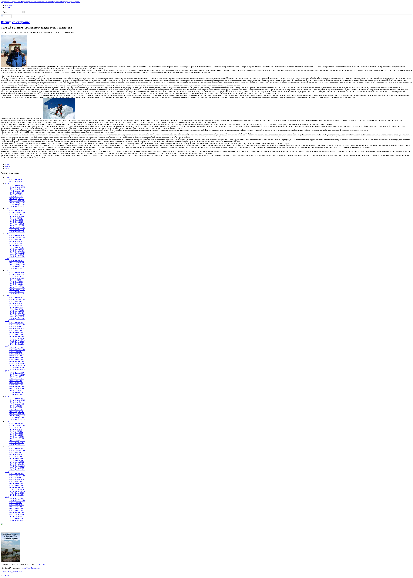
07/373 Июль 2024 (16, 222)
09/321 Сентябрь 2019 (17, 338)
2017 (7, 371)
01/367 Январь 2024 (16, 210)
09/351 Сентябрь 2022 (17, 263)
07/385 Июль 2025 (16, 197)
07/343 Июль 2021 (16, 284)
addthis (7, 166)
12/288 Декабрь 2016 (17, 419)
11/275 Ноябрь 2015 (16, 443)
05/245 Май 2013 (15, 481)
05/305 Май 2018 (15, 356)
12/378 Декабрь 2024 (17, 232)
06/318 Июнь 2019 (16, 332)
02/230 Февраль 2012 (17, 501)
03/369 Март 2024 (15, 214)
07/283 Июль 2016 (16, 410)
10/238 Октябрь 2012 (17, 516)
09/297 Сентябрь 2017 (17, 388)
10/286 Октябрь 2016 (17, 416)
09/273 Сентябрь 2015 (17, 439)
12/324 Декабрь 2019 (17, 344)
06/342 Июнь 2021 (16, 282)
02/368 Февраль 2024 (17, 212)
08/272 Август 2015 (16, 437)
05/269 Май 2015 (15, 431)
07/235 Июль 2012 (16, 510)
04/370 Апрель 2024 (16, 216)
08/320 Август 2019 (16, 336)
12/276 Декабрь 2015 (17, 445)
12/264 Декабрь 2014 (17, 470)
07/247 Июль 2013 (16, 485)
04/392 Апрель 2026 (16, 181)
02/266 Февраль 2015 (17, 425)
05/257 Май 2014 (15, 456)
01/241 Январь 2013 (16, 474)
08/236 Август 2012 (16, 512)
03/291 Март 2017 (15, 377)
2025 (7, 183)
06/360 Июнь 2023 (16, 245)
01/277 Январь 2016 (16, 398)
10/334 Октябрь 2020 (17, 315)
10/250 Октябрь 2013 (17, 491)
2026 (7, 177)
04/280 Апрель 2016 (16, 404)
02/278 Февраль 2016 (17, 400)
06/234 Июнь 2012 (16, 508)
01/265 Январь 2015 (16, 423)
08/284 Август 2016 (16, 412)
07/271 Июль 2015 (16, 435)
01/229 (61, 32)
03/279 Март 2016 (15, 402)
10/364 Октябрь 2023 (17, 253)
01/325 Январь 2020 (16, 297)
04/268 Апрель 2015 (16, 429)
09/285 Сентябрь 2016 (17, 414)
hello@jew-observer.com (30, 568)
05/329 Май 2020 (15, 305)
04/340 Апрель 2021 (16, 278)
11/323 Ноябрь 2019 (16, 342)
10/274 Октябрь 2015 (17, 441)
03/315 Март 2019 (15, 326)
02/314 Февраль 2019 (17, 325)
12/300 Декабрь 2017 (17, 394)
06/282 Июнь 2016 (16, 408)
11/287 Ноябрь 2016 (16, 417)
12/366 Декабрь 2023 (17, 257)
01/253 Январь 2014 (16, 448)
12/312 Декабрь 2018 (17, 369)
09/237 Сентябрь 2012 (17, 514)
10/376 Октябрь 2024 (17, 228)
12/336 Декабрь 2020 (17, 319)
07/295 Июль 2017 (16, 385)
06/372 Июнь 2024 (16, 220)
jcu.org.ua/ (41, 564)
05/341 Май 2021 (15, 280)
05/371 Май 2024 (15, 218)
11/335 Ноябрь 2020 (16, 317)
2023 (7, 234)
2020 (7, 295)
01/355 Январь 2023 (16, 235)
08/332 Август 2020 (16, 311)
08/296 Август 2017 (16, 386)
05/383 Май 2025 (15, 193)
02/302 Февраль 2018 (17, 350)
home (7, 164)
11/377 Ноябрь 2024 (16, 230)
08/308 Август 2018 (16, 361)
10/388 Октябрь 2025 (17, 203)
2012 (7, 497)
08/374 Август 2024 (16, 224)
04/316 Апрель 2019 (16, 328)
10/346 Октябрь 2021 (17, 290)
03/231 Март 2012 (15, 503)
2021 (7, 270)
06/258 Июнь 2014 (16, 458)
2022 (7, 259)
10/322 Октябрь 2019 (17, 340)
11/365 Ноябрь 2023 (16, 255)
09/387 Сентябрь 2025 (17, 201)
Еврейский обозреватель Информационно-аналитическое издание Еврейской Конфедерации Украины (40, 2)
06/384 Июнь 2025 (16, 195)
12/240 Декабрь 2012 (17, 520)
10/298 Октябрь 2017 (17, 390)
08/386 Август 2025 (16, 199)
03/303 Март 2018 (15, 352)
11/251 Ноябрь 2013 (16, 493)
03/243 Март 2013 (15, 477)
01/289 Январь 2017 (16, 373)
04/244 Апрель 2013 (16, 479)
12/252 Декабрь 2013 (17, 495)
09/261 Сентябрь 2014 (17, 464)
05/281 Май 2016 (15, 406)
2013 (7, 472)
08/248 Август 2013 (16, 487)
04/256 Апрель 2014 (16, 454)
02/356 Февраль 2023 (17, 237)
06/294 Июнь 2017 (16, 383)
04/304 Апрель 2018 (16, 354)
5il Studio (6, 575)
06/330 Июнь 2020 (16, 307)
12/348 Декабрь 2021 (17, 294)
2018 (7, 346)
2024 (7, 208)
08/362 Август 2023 (16, 249)
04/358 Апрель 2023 (16, 241)
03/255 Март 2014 (15, 452)
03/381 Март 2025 (15, 189)
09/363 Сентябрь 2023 (17, 251)
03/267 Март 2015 (15, 427)
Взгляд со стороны (15, 22)
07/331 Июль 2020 (16, 309)
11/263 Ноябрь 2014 (16, 468)
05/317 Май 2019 (15, 330)
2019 (7, 321)
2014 (7, 447)
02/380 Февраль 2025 (17, 187)
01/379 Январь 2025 (16, 185)
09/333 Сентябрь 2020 (17, 313)
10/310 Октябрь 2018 (17, 365)
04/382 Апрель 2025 (16, 191)
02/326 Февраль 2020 (17, 299)
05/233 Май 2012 (15, 507)
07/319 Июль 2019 (16, 334)
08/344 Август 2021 (16, 286)
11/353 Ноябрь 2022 (16, 266)
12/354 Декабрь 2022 (17, 268)
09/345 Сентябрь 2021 (17, 288)
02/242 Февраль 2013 (17, 476)
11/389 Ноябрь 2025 (16, 204)
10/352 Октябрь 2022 (17, 264)
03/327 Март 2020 (15, 301)
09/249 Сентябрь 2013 (17, 489)
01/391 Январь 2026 (16, 179)
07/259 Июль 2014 (16, 460)
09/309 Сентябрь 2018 (17, 363)
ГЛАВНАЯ (9, 5)
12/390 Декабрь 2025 (17, 206)
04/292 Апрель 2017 (16, 379)
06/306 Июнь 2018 (16, 357)
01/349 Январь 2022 (16, 261)
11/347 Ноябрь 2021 (16, 292)
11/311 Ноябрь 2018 (16, 367)
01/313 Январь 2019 (16, 323)
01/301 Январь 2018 (16, 348)
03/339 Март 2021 (15, 276)
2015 (7, 421)
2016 (7, 396)
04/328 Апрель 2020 (16, 303)
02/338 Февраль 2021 (17, 274)
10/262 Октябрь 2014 (17, 466)
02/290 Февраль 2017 (17, 375)
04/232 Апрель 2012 (16, 505)
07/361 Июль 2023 (16, 247)
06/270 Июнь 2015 (16, 433)
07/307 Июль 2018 (16, 359)
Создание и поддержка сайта (11, 572)
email (7, 168)
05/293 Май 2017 (15, 381)
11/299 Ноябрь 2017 (16, 392)
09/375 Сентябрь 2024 (17, 226)
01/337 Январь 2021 (16, 272)
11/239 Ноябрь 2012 (16, 518)
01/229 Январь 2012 (16, 499)
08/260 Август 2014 (16, 462)
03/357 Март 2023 (15, 239)
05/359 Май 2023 (15, 243)
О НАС (8, 7)
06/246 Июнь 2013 (16, 483)
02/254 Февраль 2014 (17, 450)
